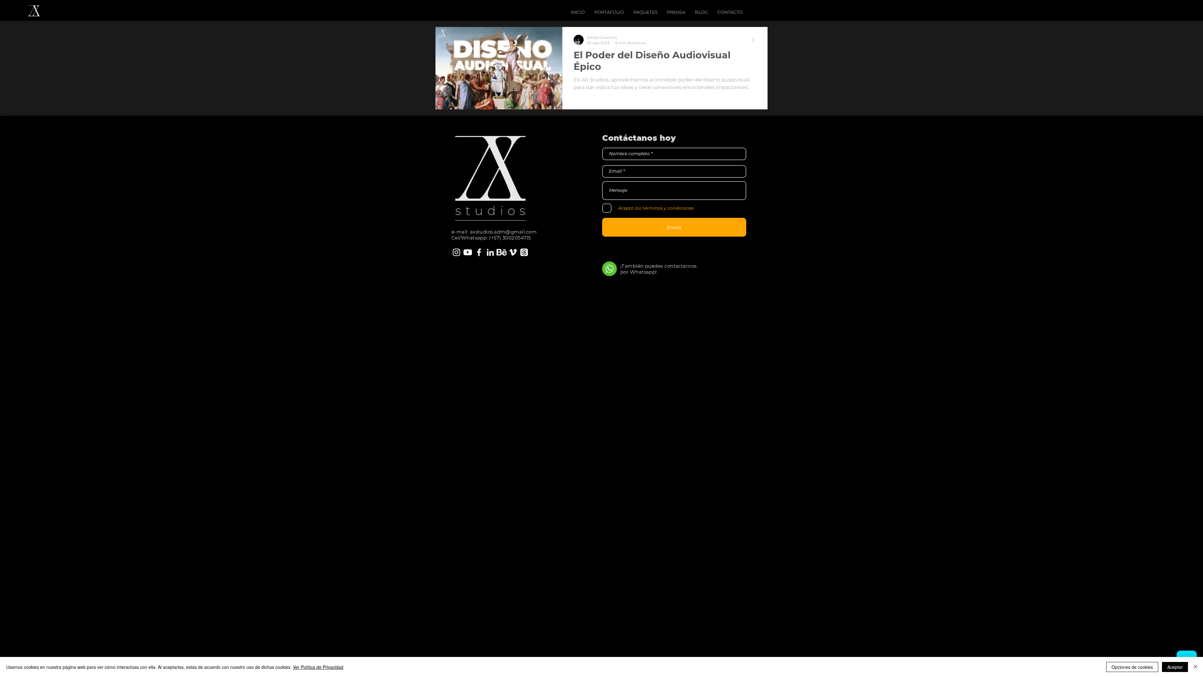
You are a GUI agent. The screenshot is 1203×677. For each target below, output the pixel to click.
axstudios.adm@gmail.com (503, 232)
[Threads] (524, 252)
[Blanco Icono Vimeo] (513, 252)
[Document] (609, 268)
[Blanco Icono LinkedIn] (490, 252)
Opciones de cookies (1132, 667)
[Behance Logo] (502, 252)
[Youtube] (468, 252)
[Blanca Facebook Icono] (479, 252)
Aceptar (1175, 667)
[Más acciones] (755, 40)
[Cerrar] (1195, 667)
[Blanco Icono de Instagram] (456, 252)
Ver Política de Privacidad (318, 667)
